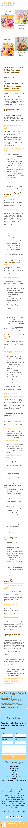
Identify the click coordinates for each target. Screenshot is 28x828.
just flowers (14, 115)
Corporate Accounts (15, 797)
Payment (10, 801)
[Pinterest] (21, 816)
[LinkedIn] (17, 816)
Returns (23, 805)
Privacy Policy (16, 801)
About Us (5, 795)
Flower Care (7, 799)
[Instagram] (14, 816)
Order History (17, 805)
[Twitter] (10, 816)
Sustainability (9, 803)
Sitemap (15, 807)
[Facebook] (7, 816)
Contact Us (22, 795)
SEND (14, 757)
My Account (11, 805)
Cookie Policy (6, 797)
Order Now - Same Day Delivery (16, 825)
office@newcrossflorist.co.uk (15, 782)
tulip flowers (19, 188)
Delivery (22, 797)
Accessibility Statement (13, 795)
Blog (12, 807)
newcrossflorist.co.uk (14, 786)
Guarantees (13, 799)
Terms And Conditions (18, 803)
